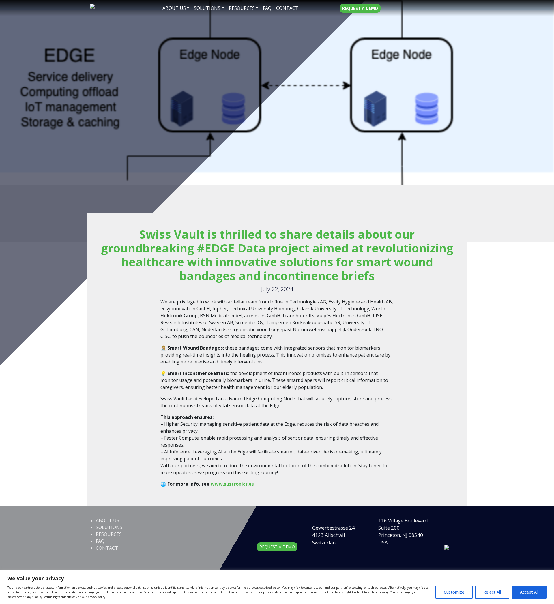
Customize (454, 592)
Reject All (492, 592)
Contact (287, 8)
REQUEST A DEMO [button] (277, 546)
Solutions (109, 527)
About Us (174, 8)
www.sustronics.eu (232, 484)
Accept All (529, 592)
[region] (277, 587)
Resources (242, 8)
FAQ (267, 8)
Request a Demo (360, 8)
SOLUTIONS (207, 8)
